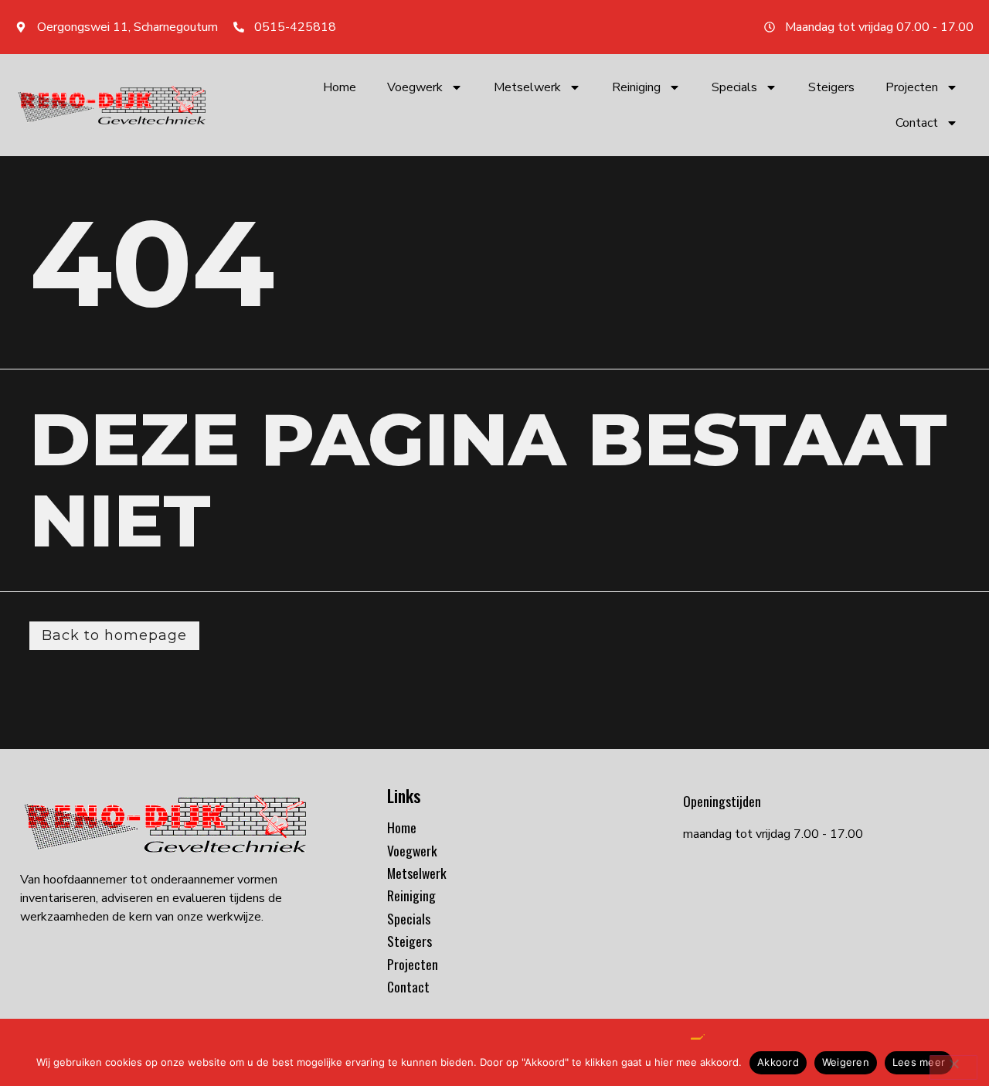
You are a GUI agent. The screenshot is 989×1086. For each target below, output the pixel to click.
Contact (917, 122)
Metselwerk (527, 87)
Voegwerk (415, 87)
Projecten (911, 87)
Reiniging (636, 87)
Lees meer (918, 1062)
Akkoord (778, 1062)
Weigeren (845, 1062)
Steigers (831, 87)
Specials (734, 87)
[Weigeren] (953, 1067)
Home (339, 87)
